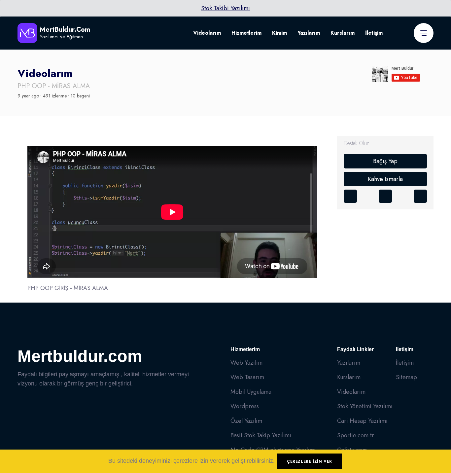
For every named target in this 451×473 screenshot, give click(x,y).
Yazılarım (308, 33)
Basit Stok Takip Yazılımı (260, 435)
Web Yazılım (246, 362)
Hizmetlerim (246, 33)
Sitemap (406, 377)
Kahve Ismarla (385, 179)
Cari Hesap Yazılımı (362, 421)
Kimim (279, 33)
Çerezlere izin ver (309, 461)
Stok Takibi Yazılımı (225, 8)
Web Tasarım (247, 377)
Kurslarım (342, 33)
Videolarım (207, 33)
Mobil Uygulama (250, 391)
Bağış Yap (385, 161)
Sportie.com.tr (355, 435)
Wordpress (244, 406)
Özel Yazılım (246, 421)
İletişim (374, 33)
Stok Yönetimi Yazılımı (365, 406)
